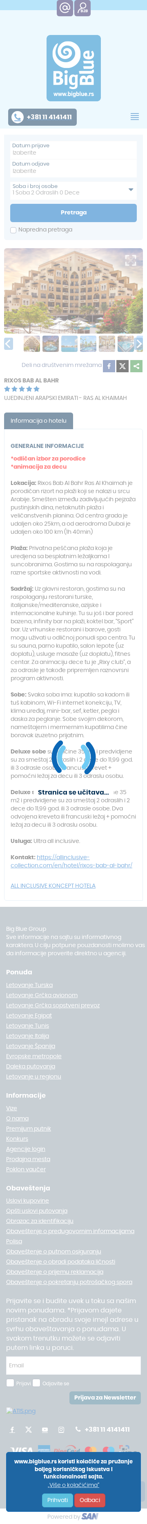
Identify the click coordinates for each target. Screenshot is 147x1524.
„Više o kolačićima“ (73, 1485)
